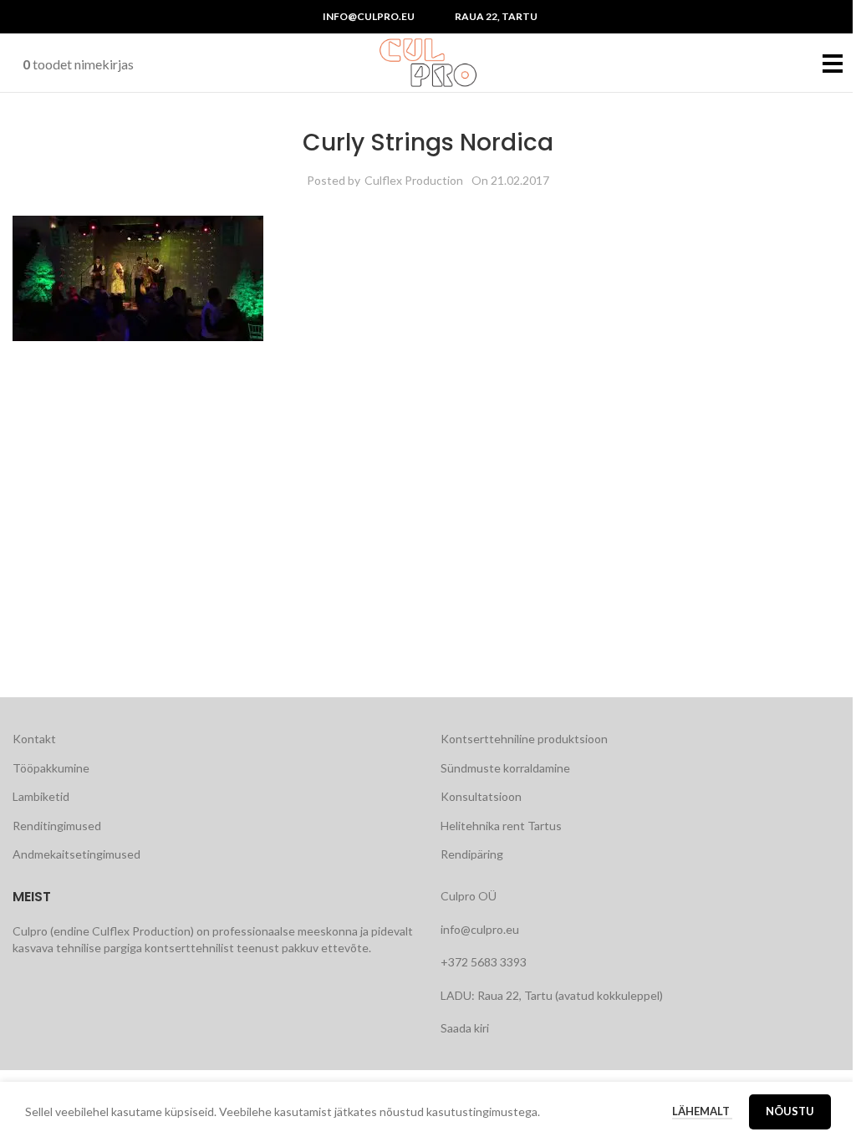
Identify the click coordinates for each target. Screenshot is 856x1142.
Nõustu (790, 1111)
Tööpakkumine (51, 768)
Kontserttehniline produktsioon (524, 739)
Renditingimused (57, 825)
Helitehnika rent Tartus (501, 825)
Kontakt (34, 739)
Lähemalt (702, 1111)
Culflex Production (413, 180)
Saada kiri (465, 1028)
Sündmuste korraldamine (505, 768)
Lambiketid (41, 796)
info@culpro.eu (369, 16)
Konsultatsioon (481, 796)
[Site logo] (428, 61)
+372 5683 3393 (484, 962)
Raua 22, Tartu (496, 16)
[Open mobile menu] (833, 62)
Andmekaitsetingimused (76, 854)
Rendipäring (472, 854)
